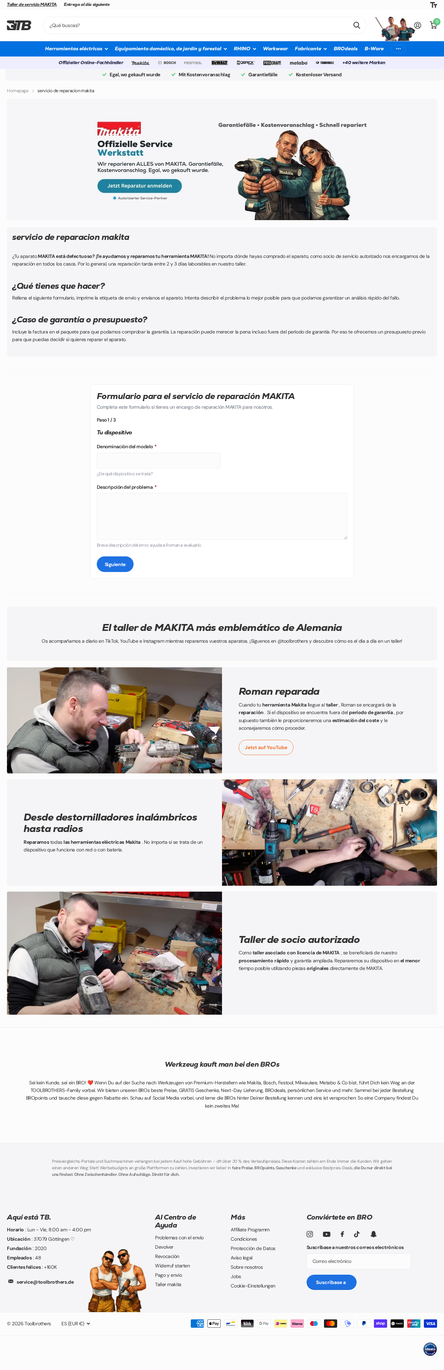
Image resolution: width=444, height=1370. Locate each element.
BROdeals (346, 48)
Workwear (275, 48)
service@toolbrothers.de (45, 1282)
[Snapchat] (373, 1234)
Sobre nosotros (247, 1267)
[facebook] (342, 1234)
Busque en (356, 25)
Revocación (167, 1256)
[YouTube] (326, 1234)
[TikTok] (357, 1234)
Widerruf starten (172, 1266)
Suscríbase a (331, 1282)
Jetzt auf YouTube (266, 747)
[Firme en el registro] (417, 25)
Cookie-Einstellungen (253, 1286)
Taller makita (168, 1284)
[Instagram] (310, 1234)
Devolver (164, 1247)
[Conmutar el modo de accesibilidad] (433, 5)
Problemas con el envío (179, 1237)
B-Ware (374, 48)
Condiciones (244, 1239)
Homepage (17, 91)
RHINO (242, 48)
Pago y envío (168, 1275)
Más (238, 1217)
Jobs (236, 1276)
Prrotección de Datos (253, 1248)
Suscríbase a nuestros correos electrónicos (355, 1247)
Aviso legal (241, 1258)
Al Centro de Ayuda (175, 1221)
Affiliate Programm (250, 1229)
